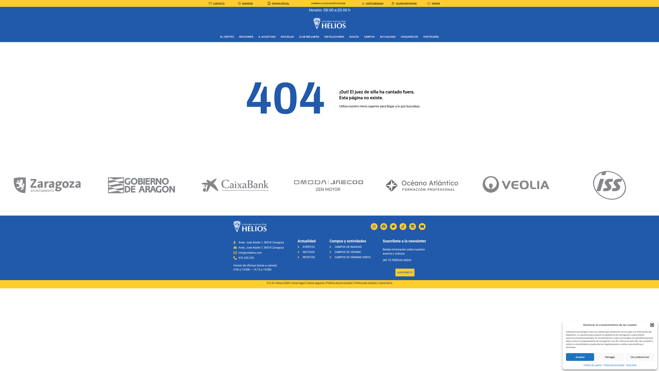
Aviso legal (631, 365)
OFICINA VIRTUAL (280, 3)
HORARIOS (247, 3)
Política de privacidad (614, 365)
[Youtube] (422, 226)
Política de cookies (593, 365)
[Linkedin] (412, 226)
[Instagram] (374, 226)
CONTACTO (218, 3)
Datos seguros (315, 283)
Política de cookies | (366, 283)
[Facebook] (383, 226)
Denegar (610, 357)
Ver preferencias (640, 357)
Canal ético (385, 283)
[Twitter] (393, 226)
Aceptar (580, 357)
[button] (652, 325)
